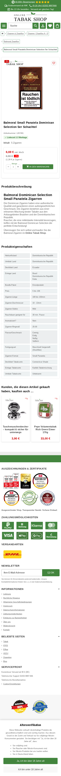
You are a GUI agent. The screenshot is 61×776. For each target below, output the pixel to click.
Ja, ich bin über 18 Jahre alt (30, 761)
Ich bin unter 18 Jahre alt (30, 769)
